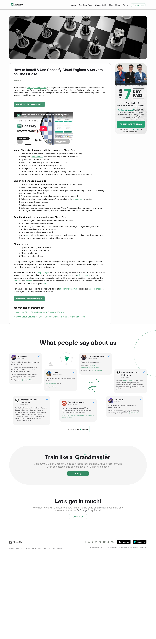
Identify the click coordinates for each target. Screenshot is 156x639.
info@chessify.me (95, 547)
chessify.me (78, 199)
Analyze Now (138, 5)
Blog (111, 5)
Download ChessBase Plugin (29, 104)
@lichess (92, 365)
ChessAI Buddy (101, 5)
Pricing (125, 5)
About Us (60, 548)
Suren (55, 373)
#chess (48, 387)
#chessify (55, 387)
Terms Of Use (25, 548)
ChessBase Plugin (85, 5)
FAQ (53, 548)
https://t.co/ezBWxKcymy (90, 367)
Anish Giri (22, 356)
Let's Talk (47, 548)
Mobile (73, 5)
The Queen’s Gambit (97, 356)
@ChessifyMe (26, 380)
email (103, 507)
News (117, 5)
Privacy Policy (14, 548)
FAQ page (82, 510)
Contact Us (78, 517)
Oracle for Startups (76, 402)
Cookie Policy (37, 548)
